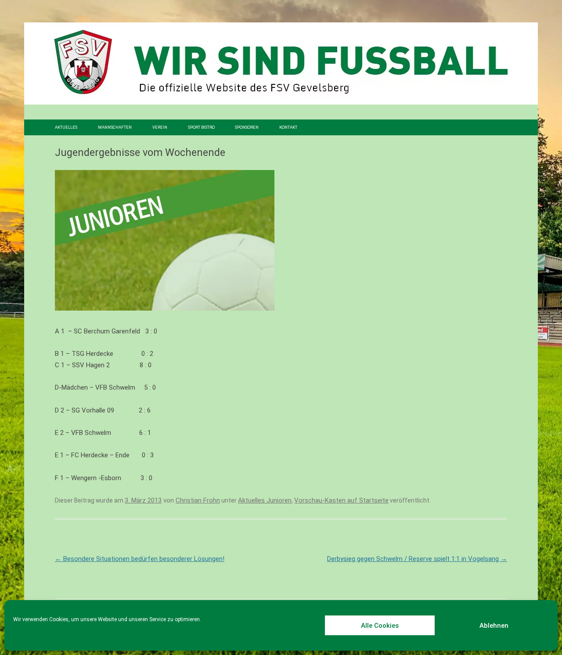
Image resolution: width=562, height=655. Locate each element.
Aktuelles (66, 127)
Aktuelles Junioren (265, 500)
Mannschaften (115, 127)
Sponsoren (247, 127)
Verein (159, 127)
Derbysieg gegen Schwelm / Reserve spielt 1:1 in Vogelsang (417, 559)
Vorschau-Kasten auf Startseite (341, 500)
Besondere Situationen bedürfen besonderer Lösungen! (139, 559)
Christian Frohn (198, 500)
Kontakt (288, 127)
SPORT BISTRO (201, 127)
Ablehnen (493, 626)
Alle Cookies (380, 626)
